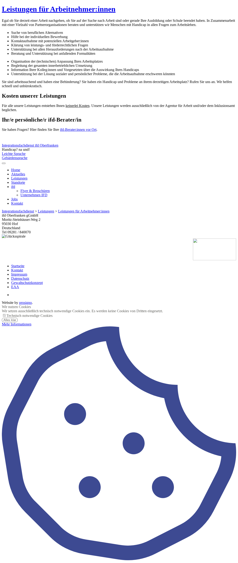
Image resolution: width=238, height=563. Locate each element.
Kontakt (17, 203)
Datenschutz (20, 278)
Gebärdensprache (14, 158)
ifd (13, 187)
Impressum (19, 274)
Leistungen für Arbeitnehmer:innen (59, 9)
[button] (4, 163)
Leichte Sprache (14, 154)
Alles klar (9, 320)
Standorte (18, 182)
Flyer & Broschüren (35, 191)
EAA (15, 287)
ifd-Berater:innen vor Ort (78, 130)
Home (15, 170)
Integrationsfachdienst (18, 211)
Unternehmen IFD (33, 195)
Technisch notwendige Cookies (30, 316)
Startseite (17, 266)
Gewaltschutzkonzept (27, 283)
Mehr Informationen (16, 324)
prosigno (25, 303)
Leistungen (19, 178)
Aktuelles (18, 174)
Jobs (14, 199)
